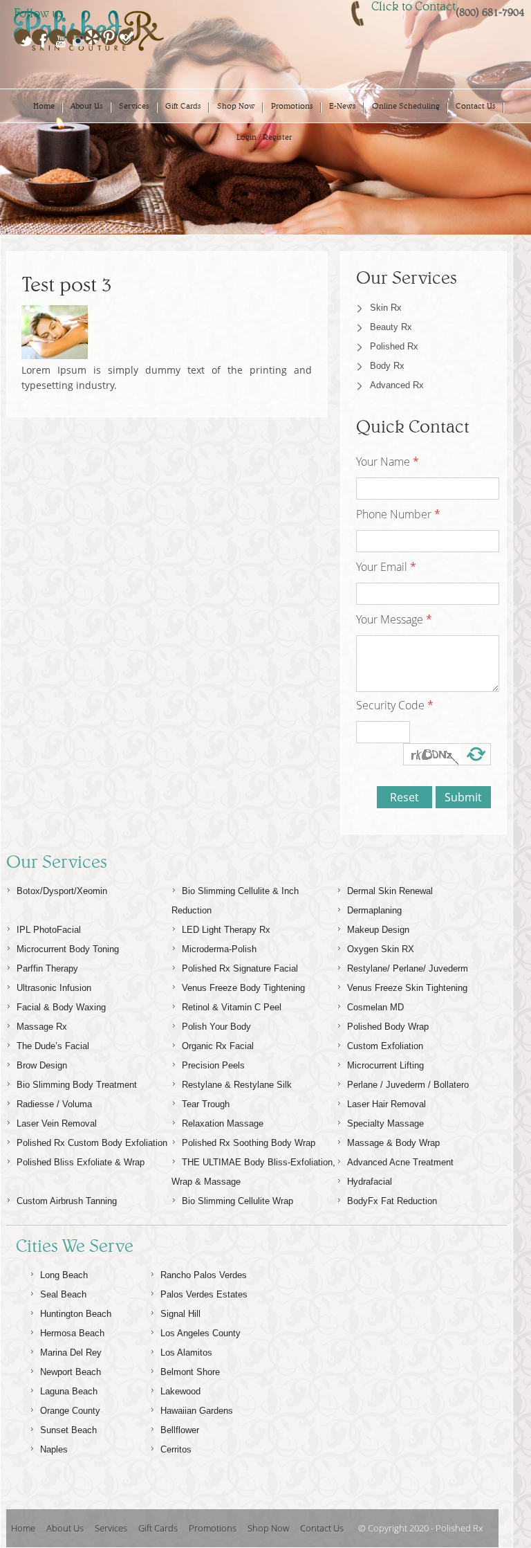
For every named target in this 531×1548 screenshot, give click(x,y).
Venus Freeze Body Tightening (243, 988)
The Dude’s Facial (53, 1046)
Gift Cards (183, 106)
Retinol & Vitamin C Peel (231, 1007)
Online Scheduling (406, 106)
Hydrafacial (369, 1181)
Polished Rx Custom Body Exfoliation (92, 1143)
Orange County (70, 1410)
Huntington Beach (75, 1314)
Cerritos (176, 1449)
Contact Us (476, 106)
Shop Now (236, 106)
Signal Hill (180, 1314)
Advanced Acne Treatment (400, 1162)
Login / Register (264, 137)
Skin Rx (386, 307)
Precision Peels (213, 1065)
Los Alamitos (186, 1352)
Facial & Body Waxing (61, 1007)
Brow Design (42, 1065)
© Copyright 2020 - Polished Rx (420, 1528)
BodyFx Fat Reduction (392, 1201)
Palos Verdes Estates (204, 1294)
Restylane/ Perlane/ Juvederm (407, 968)
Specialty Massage (385, 1123)
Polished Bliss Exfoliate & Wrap (81, 1162)
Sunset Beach (68, 1430)
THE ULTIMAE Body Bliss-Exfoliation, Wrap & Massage (253, 1172)
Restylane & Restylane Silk (237, 1085)
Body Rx (387, 366)
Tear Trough (206, 1104)
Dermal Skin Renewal (390, 891)
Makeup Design (378, 930)
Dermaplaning (374, 910)
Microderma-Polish (219, 949)
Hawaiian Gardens (196, 1410)
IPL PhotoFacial (49, 930)
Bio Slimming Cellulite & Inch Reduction (235, 901)
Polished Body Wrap (388, 1026)
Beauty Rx (391, 327)
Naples (54, 1449)
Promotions (292, 106)
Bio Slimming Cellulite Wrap (237, 1201)
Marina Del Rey (71, 1352)
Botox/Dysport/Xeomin (62, 891)
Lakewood (180, 1391)
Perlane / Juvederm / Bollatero (408, 1085)
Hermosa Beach (72, 1333)
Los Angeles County (200, 1333)
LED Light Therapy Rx (226, 930)
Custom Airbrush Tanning (67, 1201)
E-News (342, 106)
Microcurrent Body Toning (68, 949)
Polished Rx (394, 346)
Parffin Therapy (47, 968)
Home (44, 106)
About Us (87, 106)
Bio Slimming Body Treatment (77, 1085)
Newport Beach (70, 1372)
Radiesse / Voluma (54, 1104)
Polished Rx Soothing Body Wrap (248, 1143)
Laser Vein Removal (57, 1123)
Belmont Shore (190, 1372)
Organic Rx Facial (218, 1046)
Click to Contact (413, 6)
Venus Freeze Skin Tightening (407, 988)
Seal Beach (63, 1294)
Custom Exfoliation (385, 1046)
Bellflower (179, 1430)
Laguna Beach (68, 1391)
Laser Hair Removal (386, 1104)
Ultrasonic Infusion (54, 988)
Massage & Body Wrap (393, 1143)
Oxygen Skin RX (380, 949)
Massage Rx (42, 1026)
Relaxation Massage (222, 1123)
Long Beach (64, 1275)
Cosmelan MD (375, 1007)
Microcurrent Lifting (385, 1065)
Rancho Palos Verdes (203, 1275)
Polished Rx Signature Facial (240, 968)
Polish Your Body (216, 1026)
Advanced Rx (397, 385)
